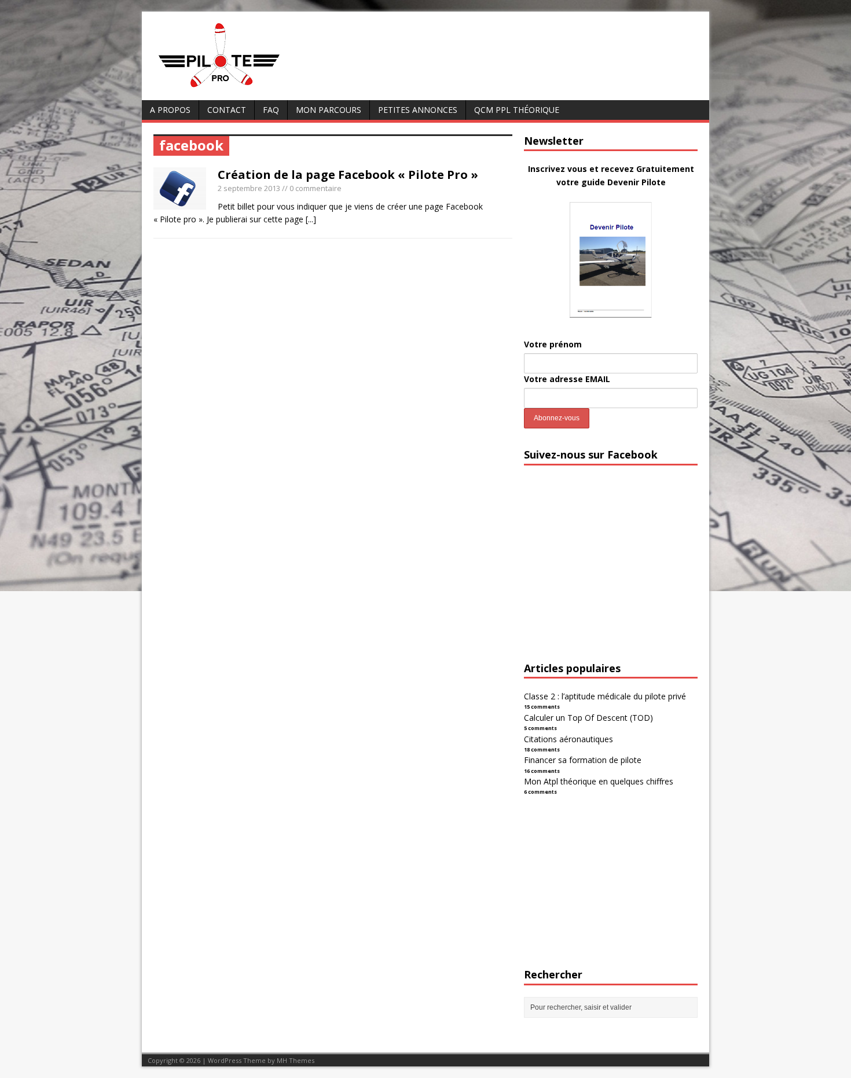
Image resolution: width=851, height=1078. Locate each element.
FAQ (271, 109)
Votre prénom (553, 344)
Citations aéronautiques (568, 739)
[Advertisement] (611, 573)
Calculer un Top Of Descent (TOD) (588, 717)
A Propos (170, 109)
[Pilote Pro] (243, 87)
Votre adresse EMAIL (567, 378)
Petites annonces (417, 109)
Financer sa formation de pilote (582, 759)
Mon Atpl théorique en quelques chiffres (598, 781)
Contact (226, 109)
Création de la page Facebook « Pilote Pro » (348, 174)
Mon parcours (328, 109)
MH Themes (295, 1060)
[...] (311, 219)
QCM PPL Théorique (516, 109)
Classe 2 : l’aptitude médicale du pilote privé (605, 696)
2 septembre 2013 (249, 188)
